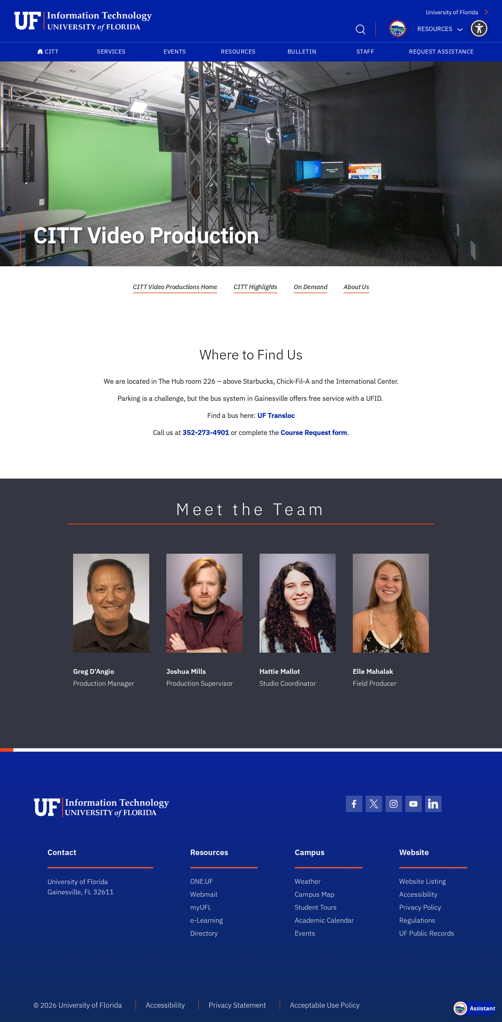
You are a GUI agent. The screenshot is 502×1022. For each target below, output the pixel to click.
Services (111, 51)
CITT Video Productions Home (175, 287)
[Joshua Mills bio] (204, 603)
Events (175, 51)
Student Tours (316, 907)
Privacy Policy (420, 907)
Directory (204, 933)
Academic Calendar (324, 920)
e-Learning (206, 920)
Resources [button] (434, 29)
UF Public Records (426, 933)
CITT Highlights (255, 287)
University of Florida (452, 12)
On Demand (310, 287)
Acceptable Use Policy (325, 1005)
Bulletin (302, 51)
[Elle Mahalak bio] (391, 603)
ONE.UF (201, 881)
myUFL (200, 907)
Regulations (417, 920)
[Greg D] (111, 603)
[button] (479, 28)
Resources (238, 51)
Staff (366, 51)
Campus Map (314, 894)
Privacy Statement (237, 1005)
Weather (308, 881)
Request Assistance (441, 51)
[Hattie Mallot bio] (298, 603)
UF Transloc (276, 415)
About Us (356, 287)
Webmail (203, 894)
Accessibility (418, 894)
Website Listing (422, 881)
